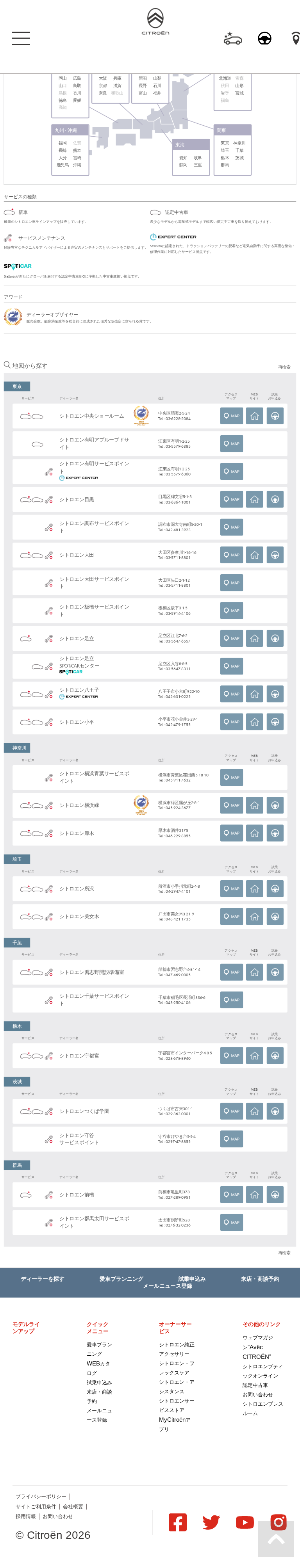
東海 (180, 145)
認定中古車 (255, 1385)
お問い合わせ (258, 1394)
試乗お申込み (275, 416)
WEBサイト (254, 416)
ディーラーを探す (42, 1279)
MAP (231, 416)
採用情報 (26, 1516)
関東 (221, 130)
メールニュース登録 (167, 1286)
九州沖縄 (66, 130)
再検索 (284, 367)
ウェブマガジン (258, 1347)
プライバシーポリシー (41, 1496)
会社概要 (73, 1507)
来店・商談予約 (260, 1279)
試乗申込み (192, 1279)
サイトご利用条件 (36, 1507)
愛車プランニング (121, 1279)
